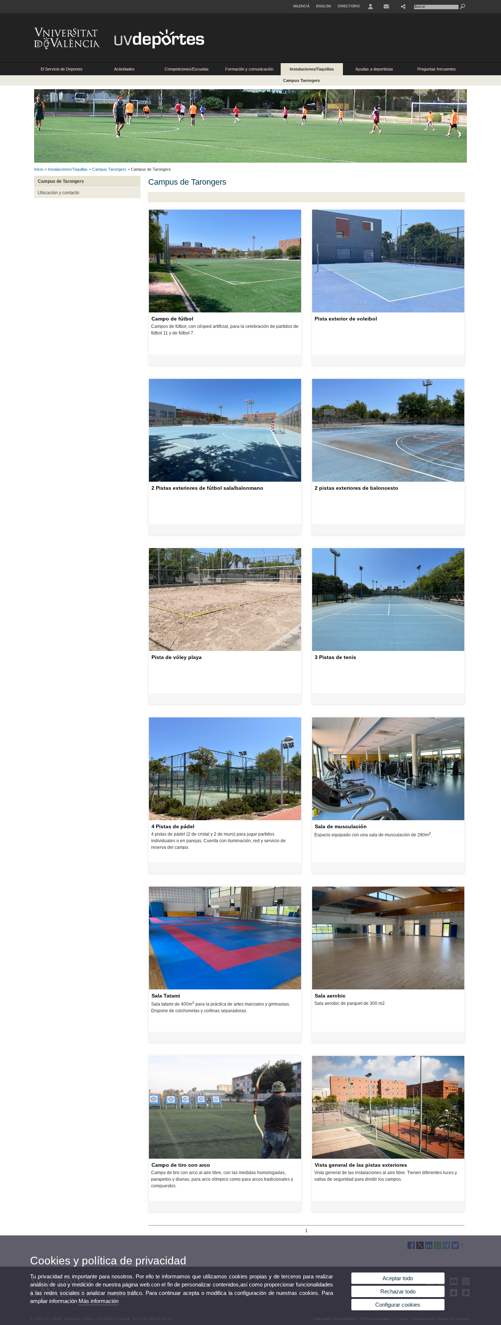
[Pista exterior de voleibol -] (388, 311)
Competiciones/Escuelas (187, 69)
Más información (98, 1301)
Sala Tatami (165, 996)
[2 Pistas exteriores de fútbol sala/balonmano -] (225, 480)
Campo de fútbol (172, 319)
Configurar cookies (397, 1305)
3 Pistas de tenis (335, 657)
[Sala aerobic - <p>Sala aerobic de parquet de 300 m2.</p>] (388, 988)
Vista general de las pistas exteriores (361, 1165)
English (323, 6)
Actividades (124, 69)
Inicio (38, 169)
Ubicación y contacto (58, 192)
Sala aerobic (330, 996)
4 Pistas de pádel (172, 826)
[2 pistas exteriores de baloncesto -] (388, 480)
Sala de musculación (341, 826)
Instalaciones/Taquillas (312, 69)
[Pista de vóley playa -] (225, 649)
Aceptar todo (398, 1278)
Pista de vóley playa (176, 657)
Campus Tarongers (301, 80)
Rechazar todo (398, 1291)
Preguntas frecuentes (436, 69)
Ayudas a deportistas (374, 69)
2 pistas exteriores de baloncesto (356, 488)
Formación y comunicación (249, 69)
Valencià (301, 6)
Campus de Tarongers (61, 181)
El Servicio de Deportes (62, 69)
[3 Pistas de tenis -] (388, 649)
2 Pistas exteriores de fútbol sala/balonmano (207, 488)
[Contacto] (387, 6)
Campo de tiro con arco (180, 1165)
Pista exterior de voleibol (346, 319)
